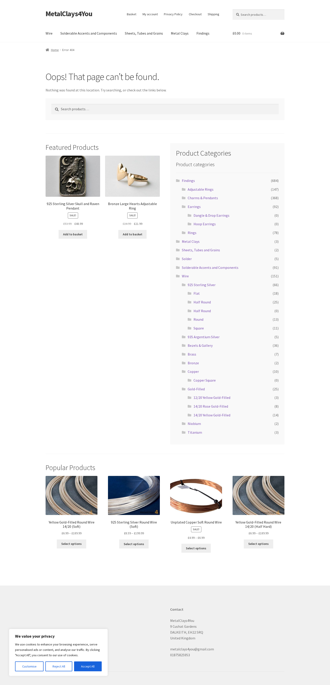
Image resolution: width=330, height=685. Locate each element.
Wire (49, 33)
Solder (187, 258)
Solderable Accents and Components (88, 33)
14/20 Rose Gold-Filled (211, 406)
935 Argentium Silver (204, 337)
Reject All (59, 666)
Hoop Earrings (205, 224)
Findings (202, 33)
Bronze (193, 363)
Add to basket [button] (73, 234)
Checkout (195, 14)
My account (150, 14)
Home (55, 50)
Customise (29, 666)
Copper (193, 371)
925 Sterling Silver (202, 285)
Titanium (195, 432)
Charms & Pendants (203, 198)
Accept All (88, 666)
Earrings (194, 206)
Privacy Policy (173, 14)
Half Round (202, 302)
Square (199, 328)
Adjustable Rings (200, 189)
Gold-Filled (196, 389)
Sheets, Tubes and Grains (144, 33)
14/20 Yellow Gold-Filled (212, 415)
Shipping (213, 14)
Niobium (194, 423)
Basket (131, 14)
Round (198, 319)
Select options (71, 544)
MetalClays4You (69, 13)
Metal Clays (180, 33)
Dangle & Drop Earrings (211, 215)
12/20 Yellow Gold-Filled (212, 397)
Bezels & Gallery (200, 345)
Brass (192, 354)
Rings (192, 232)
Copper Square (205, 380)
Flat (197, 293)
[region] (58, 652)
